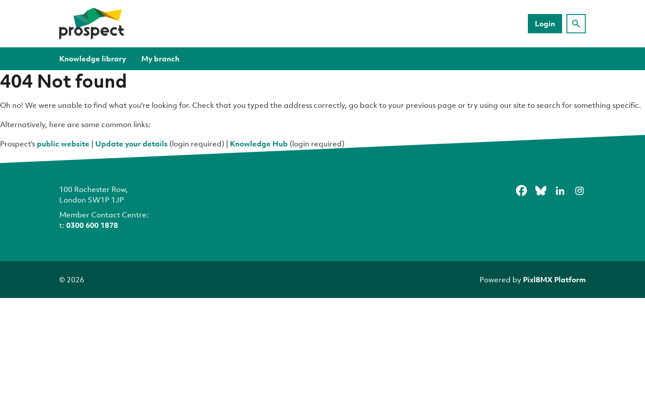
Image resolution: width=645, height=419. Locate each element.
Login (545, 23)
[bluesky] (540, 190)
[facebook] (521, 190)
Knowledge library (92, 58)
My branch (160, 58)
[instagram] (579, 190)
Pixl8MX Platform (554, 279)
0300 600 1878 (92, 225)
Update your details (131, 143)
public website (63, 143)
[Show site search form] (576, 23)
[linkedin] (559, 190)
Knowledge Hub (259, 143)
